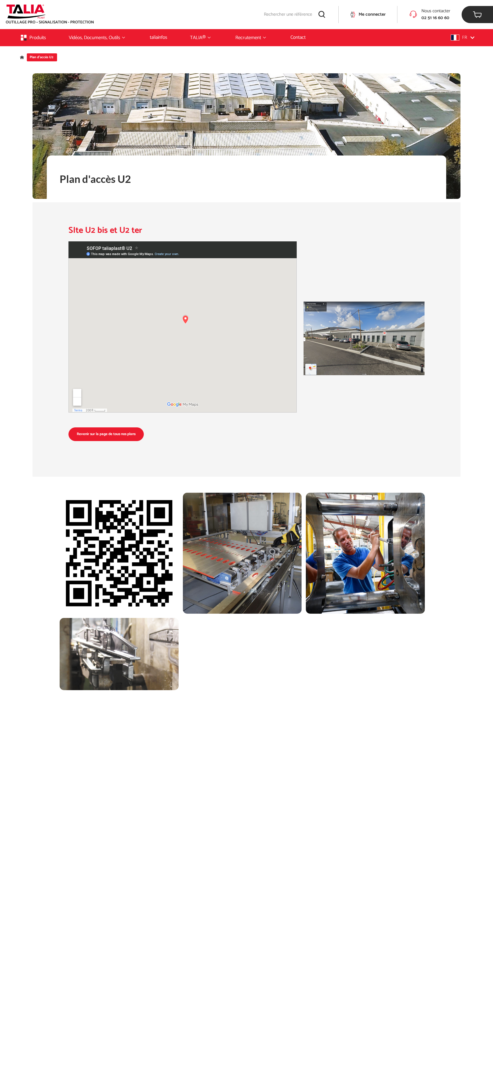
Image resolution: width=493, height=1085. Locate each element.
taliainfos (158, 37)
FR (464, 37)
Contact (298, 37)
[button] (462, 37)
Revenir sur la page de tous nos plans (106, 434)
